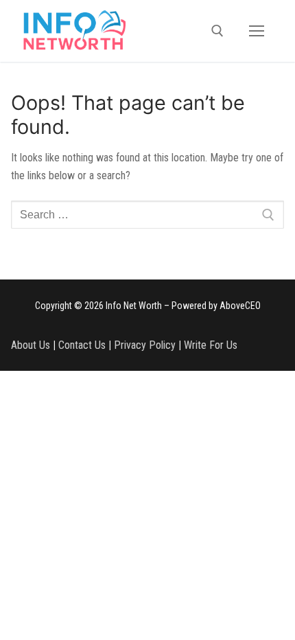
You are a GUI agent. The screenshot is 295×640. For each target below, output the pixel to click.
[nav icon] (257, 30)
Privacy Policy (145, 345)
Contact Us (82, 345)
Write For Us (210, 345)
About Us (30, 345)
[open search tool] (217, 31)
